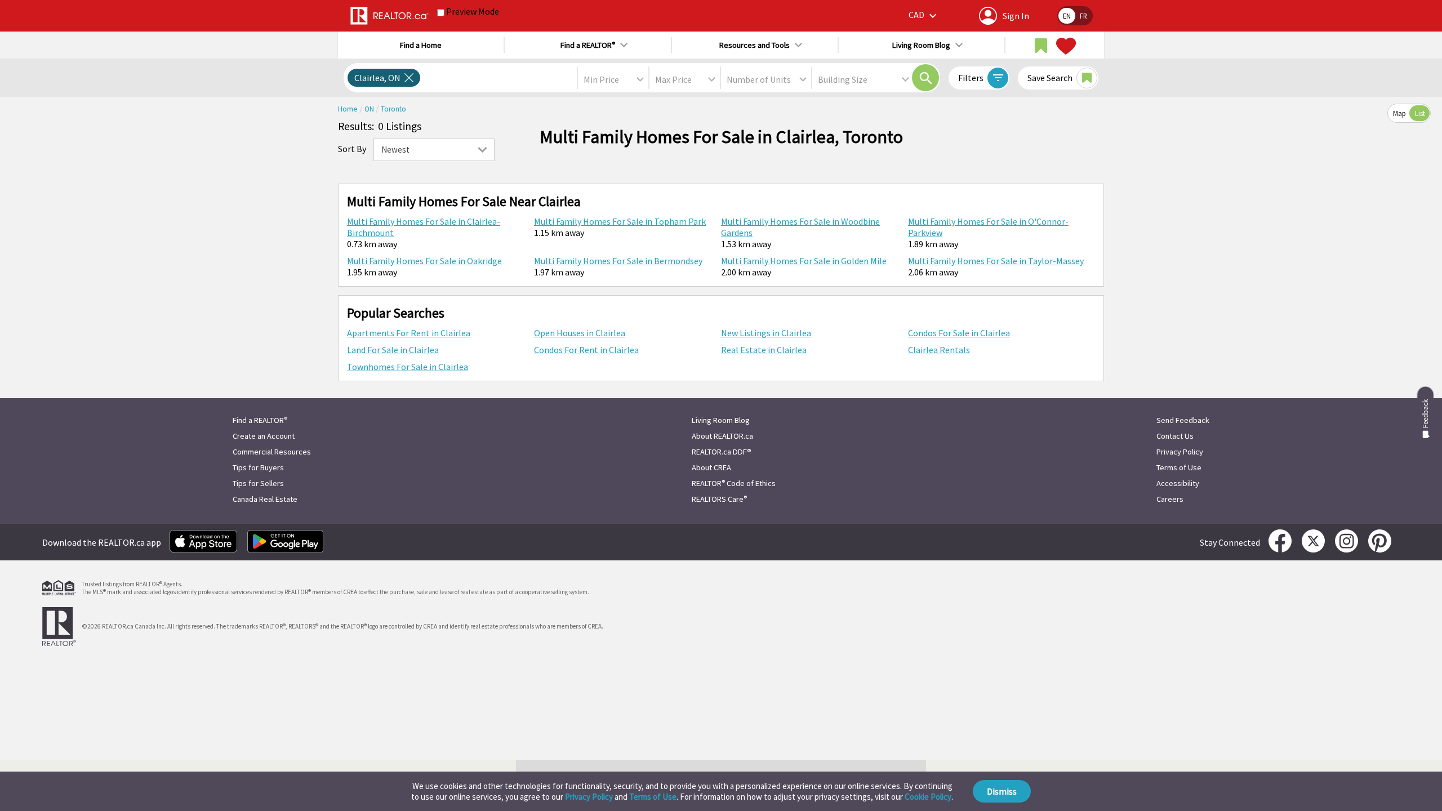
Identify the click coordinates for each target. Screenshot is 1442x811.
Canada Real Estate (265, 499)
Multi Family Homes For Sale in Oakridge (424, 260)
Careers (1169, 499)
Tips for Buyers (258, 467)
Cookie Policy (928, 796)
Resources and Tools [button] (754, 45)
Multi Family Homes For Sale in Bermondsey (618, 260)
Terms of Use (653, 796)
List (1420, 113)
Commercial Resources (272, 452)
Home (348, 109)
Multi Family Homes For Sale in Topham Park (620, 221)
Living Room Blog (721, 420)
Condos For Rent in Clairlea (586, 349)
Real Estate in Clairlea (764, 349)
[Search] (925, 77)
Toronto (393, 109)
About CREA (711, 467)
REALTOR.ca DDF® (721, 452)
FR (1083, 15)
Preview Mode (472, 11)
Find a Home (421, 45)
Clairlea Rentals (939, 349)
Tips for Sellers (258, 483)
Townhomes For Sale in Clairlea (407, 366)
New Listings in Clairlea (766, 332)
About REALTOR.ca (722, 436)
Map (1399, 113)
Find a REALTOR (260, 420)
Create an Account (264, 436)
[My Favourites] (1065, 46)
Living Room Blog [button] (921, 45)
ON (370, 109)
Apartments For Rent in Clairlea (408, 332)
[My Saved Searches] (1041, 46)
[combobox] (613, 79)
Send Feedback (1182, 420)
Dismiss (1002, 791)
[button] (924, 15)
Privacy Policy (589, 796)
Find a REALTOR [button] (587, 45)
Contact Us (1175, 436)
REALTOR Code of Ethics (734, 483)
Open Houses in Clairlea (579, 332)
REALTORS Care (719, 499)
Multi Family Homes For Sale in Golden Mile (804, 260)
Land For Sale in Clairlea (393, 349)
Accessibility (1177, 483)
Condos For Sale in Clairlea (959, 332)
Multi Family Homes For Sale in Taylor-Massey (996, 260)
